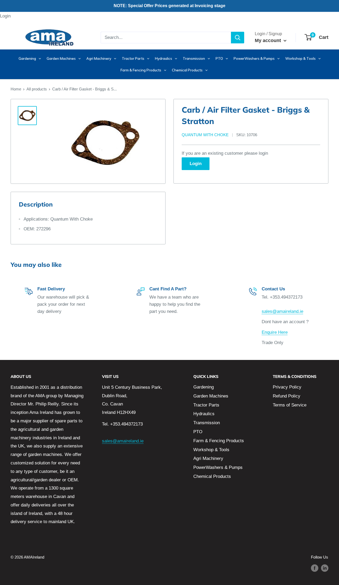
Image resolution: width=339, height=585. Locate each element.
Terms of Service (289, 405)
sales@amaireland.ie (282, 311)
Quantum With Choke (205, 135)
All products (36, 89)
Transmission (206, 422)
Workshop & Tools (211, 449)
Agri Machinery (208, 458)
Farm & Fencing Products (218, 440)
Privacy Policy (287, 387)
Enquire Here (275, 332)
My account (268, 40)
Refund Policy (286, 396)
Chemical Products (212, 476)
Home (16, 89)
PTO (197, 431)
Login (5, 16)
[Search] (237, 37)
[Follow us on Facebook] (314, 568)
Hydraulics (204, 413)
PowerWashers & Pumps (218, 467)
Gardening (203, 387)
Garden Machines (210, 396)
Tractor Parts (206, 405)
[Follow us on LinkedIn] (324, 568)
